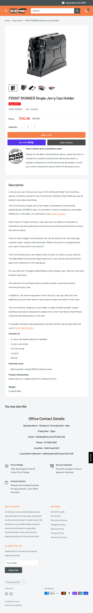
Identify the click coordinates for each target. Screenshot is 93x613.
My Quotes (56, 516)
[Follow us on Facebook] (6, 594)
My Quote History (59, 520)
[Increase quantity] (34, 127)
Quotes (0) (91, 457)
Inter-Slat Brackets (24, 328)
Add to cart (46, 135)
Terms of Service (59, 537)
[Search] (77, 10)
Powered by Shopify (13, 605)
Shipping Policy (58, 524)
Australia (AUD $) (13, 582)
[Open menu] (6, 11)
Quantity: (13, 127)
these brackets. (58, 213)
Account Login (58, 511)
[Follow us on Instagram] (11, 594)
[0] (86, 10)
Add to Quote (66, 142)
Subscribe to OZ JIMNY (76, 2)
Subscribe (13, 570)
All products (17, 20)
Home (7, 20)
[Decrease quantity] (21, 127)
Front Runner (15, 109)
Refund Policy (57, 528)
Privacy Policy (57, 533)
